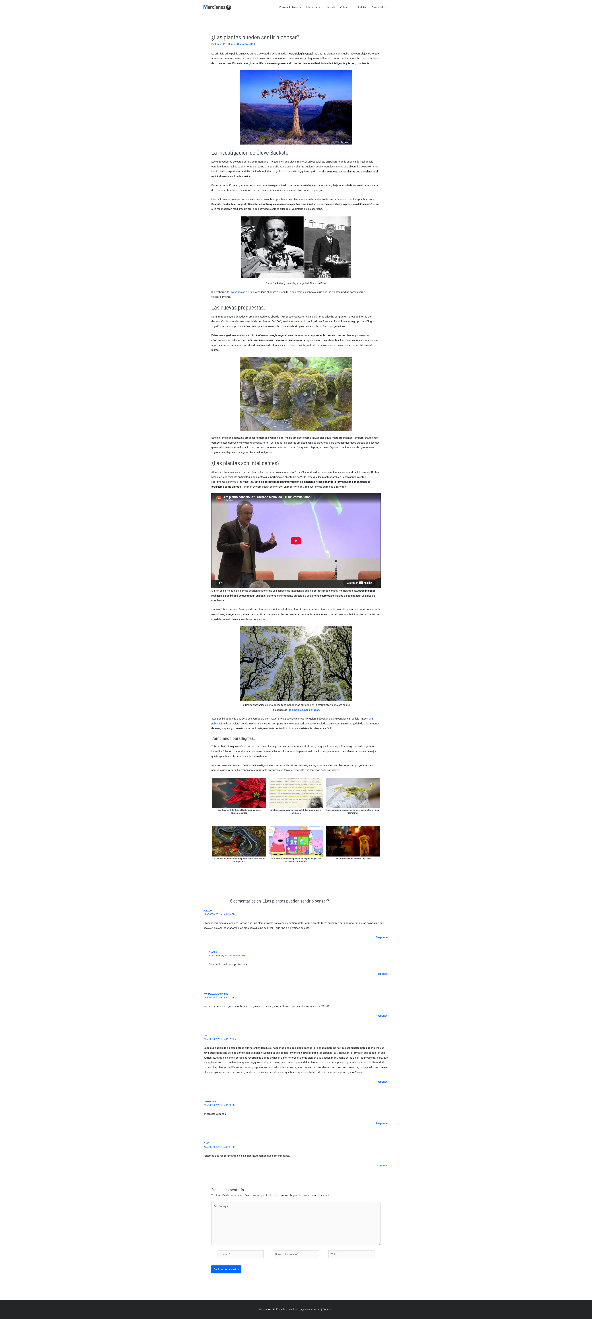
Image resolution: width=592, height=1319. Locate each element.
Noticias (362, 7)
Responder (382, 937)
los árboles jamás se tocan (303, 709)
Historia (330, 7)
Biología (216, 44)
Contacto (328, 1309)
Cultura (344, 7)
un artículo (300, 321)
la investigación (236, 292)
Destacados (379, 7)
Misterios (311, 7)
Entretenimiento (288, 7)
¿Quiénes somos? (310, 1309)
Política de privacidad (285, 1309)
